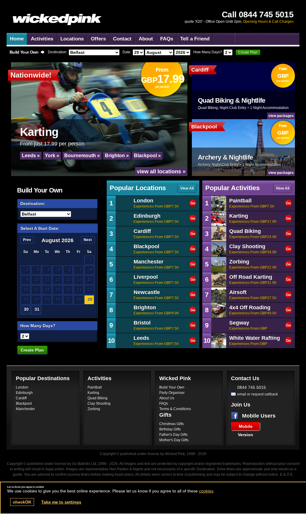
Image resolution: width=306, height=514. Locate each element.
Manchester (25, 409)
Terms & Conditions (175, 409)
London (22, 387)
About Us (166, 398)
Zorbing (94, 409)
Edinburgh (24, 393)
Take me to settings (61, 502)
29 (90, 299)
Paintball (95, 387)
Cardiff (21, 398)
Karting (93, 393)
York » (52, 155)
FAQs (163, 403)
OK (22, 502)
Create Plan (248, 52)
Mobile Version (245, 427)
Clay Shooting (99, 403)
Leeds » (31, 155)
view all (187, 188)
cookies (206, 491)
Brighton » (117, 155)
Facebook (236, 416)
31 (37, 309)
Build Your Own (171, 387)
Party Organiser (172, 393)
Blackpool (24, 403)
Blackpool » (147, 155)
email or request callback (257, 394)
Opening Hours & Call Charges (268, 21)
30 (26, 309)
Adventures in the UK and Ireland (57, 19)
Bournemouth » (82, 155)
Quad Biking (98, 398)
